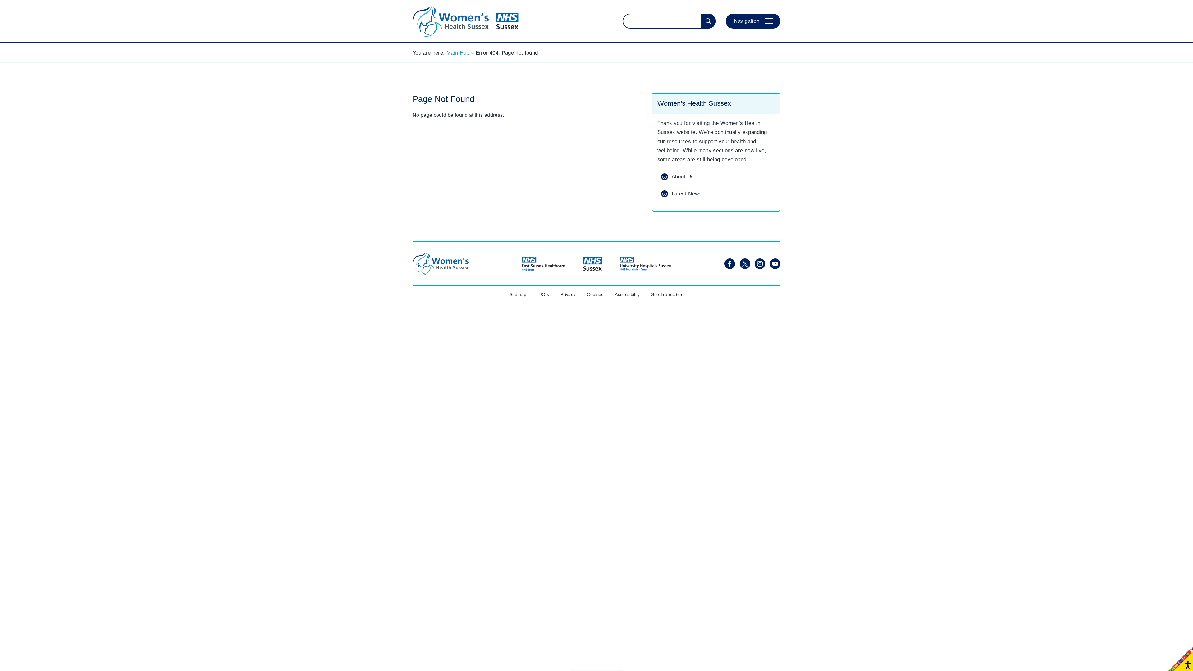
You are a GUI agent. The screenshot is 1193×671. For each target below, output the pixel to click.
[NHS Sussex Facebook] (729, 263)
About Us (683, 177)
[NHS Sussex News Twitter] (745, 263)
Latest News (687, 194)
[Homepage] (466, 21)
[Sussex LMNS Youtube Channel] (775, 263)
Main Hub (457, 53)
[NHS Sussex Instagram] (760, 263)
